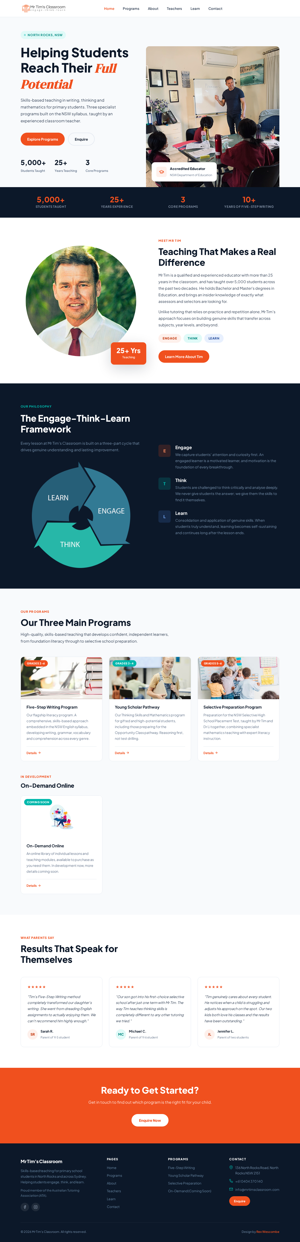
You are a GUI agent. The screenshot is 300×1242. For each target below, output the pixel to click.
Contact (215, 8)
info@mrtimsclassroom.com (257, 1189)
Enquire (239, 8)
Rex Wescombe (267, 1232)
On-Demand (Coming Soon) (189, 1191)
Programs (131, 8)
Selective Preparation (184, 1183)
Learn (195, 8)
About (153, 8)
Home (109, 8)
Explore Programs (42, 139)
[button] (44, 8)
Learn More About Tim (184, 356)
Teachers (174, 8)
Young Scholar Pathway (186, 1175)
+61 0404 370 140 (249, 1181)
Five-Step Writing (181, 1167)
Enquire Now (150, 1120)
